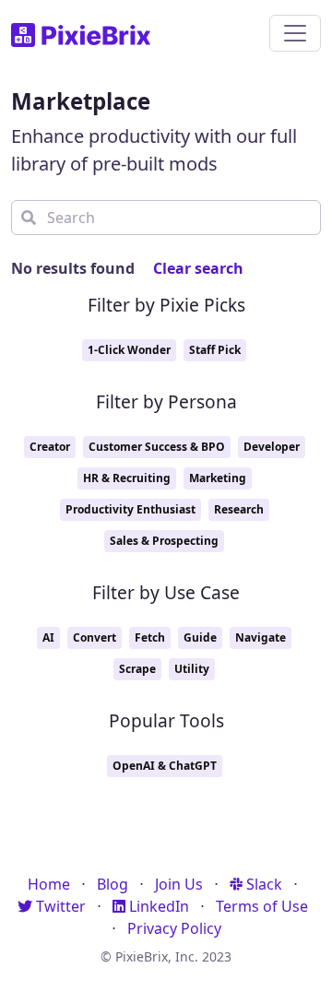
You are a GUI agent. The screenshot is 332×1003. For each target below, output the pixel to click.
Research (239, 509)
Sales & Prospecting (164, 541)
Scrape (137, 669)
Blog (112, 884)
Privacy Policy (174, 928)
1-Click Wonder (129, 350)
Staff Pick (215, 350)
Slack (262, 884)
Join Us (179, 884)
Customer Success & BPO (157, 446)
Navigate (260, 637)
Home (49, 884)
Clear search (198, 268)
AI (48, 637)
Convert (94, 637)
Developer (271, 446)
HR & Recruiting (127, 478)
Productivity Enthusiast (130, 509)
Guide (200, 637)
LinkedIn (157, 906)
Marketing (217, 478)
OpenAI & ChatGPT (165, 765)
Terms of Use (262, 906)
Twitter (59, 906)
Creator (50, 446)
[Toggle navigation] (295, 33)
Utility (191, 669)
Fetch (150, 637)
